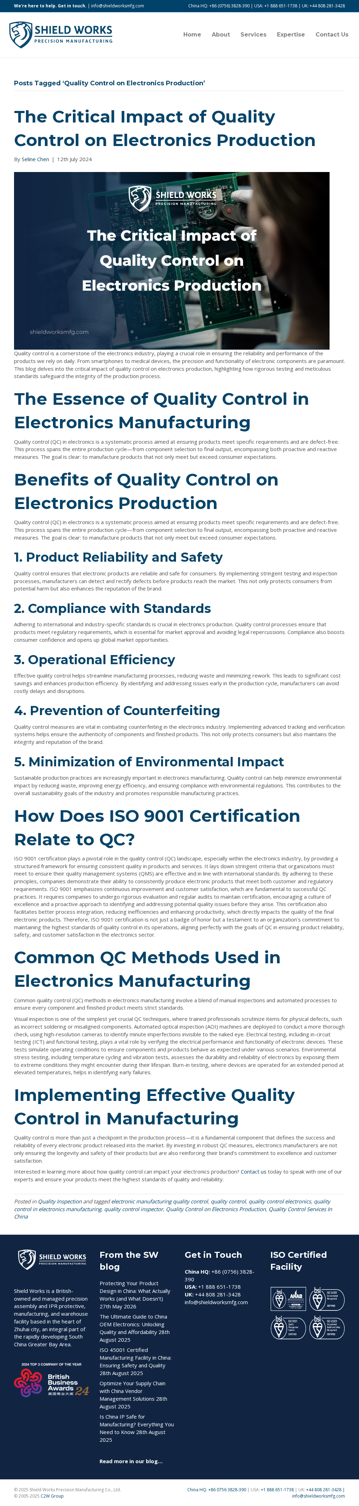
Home (192, 34)
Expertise (291, 34)
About (221, 34)
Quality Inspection (60, 1201)
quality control (228, 1201)
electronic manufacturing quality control (159, 1201)
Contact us (253, 1171)
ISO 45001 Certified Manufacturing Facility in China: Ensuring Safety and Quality (135, 1357)
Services (253, 34)
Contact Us (332, 34)
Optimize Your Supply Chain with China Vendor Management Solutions (132, 1391)
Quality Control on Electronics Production (216, 1209)
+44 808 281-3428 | (325, 1490)
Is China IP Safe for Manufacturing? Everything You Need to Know (137, 1424)
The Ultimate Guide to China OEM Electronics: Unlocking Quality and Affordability (133, 1324)
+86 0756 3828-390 (227, 1490)
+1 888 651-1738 (278, 1490)
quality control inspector (133, 1209)
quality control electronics (280, 1201)
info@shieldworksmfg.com (117, 6)
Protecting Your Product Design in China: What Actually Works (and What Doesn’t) (135, 1291)
